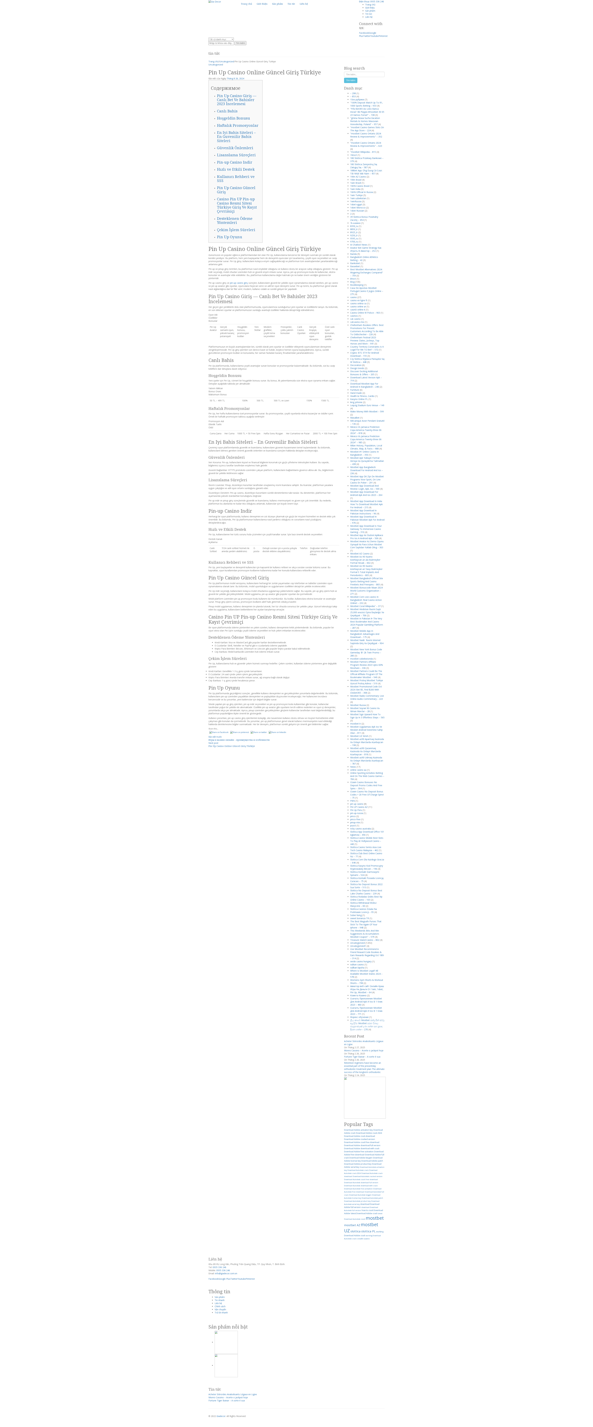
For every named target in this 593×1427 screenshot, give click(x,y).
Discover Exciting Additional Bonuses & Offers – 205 (364, 373)
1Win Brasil (355, 179)
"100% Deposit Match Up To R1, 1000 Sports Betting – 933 (366, 104)
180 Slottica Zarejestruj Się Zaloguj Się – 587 (363, 166)
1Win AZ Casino (358, 176)
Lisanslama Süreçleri (236, 154)
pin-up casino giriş (239, 282)
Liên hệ (368, 16)
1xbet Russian (357, 210)
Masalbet (355, 417)
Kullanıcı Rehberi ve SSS (236, 178)
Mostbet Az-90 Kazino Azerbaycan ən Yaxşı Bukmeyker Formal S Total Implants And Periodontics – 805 (366, 570)
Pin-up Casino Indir (234, 162)
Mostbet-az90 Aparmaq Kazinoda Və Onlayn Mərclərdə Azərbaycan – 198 (367, 742)
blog (352, 281)
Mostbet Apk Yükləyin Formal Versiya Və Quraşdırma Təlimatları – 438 (367, 461)
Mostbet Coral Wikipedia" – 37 (365, 606)
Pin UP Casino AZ (359, 806)
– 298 (353, 93)
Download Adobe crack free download (361, 1142)
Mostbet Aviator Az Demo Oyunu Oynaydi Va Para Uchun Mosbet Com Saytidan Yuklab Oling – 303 (367, 544)
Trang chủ (370, 4)
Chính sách (220, 1306)
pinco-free (355, 819)
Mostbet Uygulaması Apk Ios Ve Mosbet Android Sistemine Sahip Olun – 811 (366, 729)
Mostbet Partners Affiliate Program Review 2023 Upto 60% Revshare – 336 (366, 664)
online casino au (358, 769)
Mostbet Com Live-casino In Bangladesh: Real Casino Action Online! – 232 (366, 600)
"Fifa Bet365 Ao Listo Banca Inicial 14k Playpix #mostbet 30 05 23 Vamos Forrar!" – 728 (367, 111)
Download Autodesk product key (357, 1201)
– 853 (353, 96)
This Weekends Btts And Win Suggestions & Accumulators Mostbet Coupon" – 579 (364, 933)
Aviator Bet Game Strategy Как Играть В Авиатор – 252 (365, 249)
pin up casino (356, 803)
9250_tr (354, 235)
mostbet (375, 1218)
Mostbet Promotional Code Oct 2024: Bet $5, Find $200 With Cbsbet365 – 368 (366, 689)
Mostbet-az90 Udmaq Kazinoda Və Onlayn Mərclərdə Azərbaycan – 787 (366, 760)
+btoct (353, 155)
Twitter (366, 35)
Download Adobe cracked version (359, 1139)
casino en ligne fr (358, 300)
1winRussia (355, 201)
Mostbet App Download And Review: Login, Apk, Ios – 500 (364, 487)
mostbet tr (355, 723)
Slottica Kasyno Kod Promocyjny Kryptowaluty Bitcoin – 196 (366, 867)
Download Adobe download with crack (361, 1148)
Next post (213, 742)
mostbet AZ (352, 1225)
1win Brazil (355, 182)
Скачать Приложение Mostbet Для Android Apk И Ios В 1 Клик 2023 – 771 (366, 1010)
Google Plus (224, 1278)
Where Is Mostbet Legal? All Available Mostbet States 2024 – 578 (366, 973)
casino (353, 297)
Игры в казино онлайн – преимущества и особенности (239, 739)
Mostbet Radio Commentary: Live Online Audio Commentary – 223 (367, 697)
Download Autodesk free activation (358, 1189)
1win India (355, 189)
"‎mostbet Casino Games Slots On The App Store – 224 (367, 129)
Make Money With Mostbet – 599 (367, 411)
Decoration (356, 365)
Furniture (354, 389)
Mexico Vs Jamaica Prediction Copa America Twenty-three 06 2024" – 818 (365, 430)
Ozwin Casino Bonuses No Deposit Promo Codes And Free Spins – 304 (366, 785)
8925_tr (354, 232)
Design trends (357, 368)
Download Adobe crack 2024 (369, 1133)
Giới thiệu (370, 7)
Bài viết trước (215, 736)
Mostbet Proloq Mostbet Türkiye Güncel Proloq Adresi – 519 (366, 682)
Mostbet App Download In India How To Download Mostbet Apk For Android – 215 (366, 504)
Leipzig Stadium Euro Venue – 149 (367, 405)
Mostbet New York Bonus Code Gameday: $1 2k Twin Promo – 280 (366, 652)
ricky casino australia (360, 828)
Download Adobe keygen (360, 1157)
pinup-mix (355, 822)
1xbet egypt (356, 204)
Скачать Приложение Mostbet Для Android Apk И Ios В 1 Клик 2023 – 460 (366, 1001)
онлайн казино (363, 1239)
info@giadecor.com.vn (226, 1273)
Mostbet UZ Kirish (359, 736)
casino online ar (358, 306)
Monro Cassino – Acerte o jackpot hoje (363, 1050)
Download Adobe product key (357, 1164)
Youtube (374, 35)
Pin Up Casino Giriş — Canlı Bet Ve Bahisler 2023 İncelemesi (236, 99)
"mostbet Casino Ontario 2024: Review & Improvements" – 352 (366, 135)
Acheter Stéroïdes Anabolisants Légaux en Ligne (232, 1394)
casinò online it (357, 309)
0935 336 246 (219, 1267)
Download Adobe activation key (358, 1130)
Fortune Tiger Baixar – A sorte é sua (362, 1056)
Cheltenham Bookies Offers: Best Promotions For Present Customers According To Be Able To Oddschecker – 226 (367, 330)
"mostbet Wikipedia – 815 (363, 151)
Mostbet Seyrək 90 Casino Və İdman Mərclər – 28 (365, 710)
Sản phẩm (370, 10)
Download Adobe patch (372, 1161)
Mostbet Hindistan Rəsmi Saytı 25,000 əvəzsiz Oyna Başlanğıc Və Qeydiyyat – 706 (367, 612)
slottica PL (368, 1231)
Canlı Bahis (227, 110)
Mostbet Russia (358, 705)
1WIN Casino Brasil (359, 185)
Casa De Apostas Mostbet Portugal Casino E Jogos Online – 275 (366, 291)
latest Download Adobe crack (364, 1213)
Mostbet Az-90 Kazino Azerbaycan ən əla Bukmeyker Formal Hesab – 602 (365, 559)
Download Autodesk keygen (360, 1195)
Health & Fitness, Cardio (362, 396)
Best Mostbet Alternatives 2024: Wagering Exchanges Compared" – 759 (366, 272)
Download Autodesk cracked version (367, 1176)
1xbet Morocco (358, 207)
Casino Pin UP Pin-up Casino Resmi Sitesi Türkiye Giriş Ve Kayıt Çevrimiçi (237, 205)
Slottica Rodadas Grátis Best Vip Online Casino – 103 (366, 898)
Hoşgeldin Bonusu (233, 118)
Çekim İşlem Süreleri (236, 229)
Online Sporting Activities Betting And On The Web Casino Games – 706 (367, 776)
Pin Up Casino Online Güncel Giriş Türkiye (231, 746)
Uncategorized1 (358, 945)
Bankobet (355, 263)
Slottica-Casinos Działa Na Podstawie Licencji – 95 (363, 911)
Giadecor (221, 1416)
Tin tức (368, 13)
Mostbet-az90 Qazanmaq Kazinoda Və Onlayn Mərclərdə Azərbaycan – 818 (365, 751)
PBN (352, 800)
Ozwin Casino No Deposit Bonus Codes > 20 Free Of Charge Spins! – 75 (367, 794)
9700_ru (354, 241)
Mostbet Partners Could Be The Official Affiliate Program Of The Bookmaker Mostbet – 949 (366, 674)
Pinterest (383, 35)
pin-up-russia (356, 813)
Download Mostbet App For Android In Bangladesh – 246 (364, 385)
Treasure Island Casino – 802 (364, 939)
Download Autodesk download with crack (361, 1186)
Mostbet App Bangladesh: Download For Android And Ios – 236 (366, 470)
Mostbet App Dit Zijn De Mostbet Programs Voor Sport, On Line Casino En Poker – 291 (367, 479)
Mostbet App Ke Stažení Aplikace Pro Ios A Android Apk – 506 (366, 537)
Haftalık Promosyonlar (238, 125)
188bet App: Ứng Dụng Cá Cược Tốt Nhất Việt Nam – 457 (366, 172)
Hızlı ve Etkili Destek (236, 169)
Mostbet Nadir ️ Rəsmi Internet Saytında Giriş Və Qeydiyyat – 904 (366, 642)
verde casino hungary (361, 961)
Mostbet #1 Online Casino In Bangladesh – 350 (364, 453)
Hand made (356, 392)
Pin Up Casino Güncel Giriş (236, 189)
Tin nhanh (220, 1300)
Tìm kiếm (240, 43)
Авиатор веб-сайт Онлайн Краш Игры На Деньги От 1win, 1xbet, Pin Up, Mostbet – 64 (367, 989)
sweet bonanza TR (359, 918)
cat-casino (355, 318)
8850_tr (354, 229)
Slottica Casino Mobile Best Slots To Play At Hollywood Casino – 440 (366, 841)
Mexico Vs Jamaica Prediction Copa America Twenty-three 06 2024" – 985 (365, 439)
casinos (354, 315)
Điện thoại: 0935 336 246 (371, 1)
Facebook (364, 32)
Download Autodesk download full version (361, 1182)
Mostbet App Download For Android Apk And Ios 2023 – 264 (366, 493)
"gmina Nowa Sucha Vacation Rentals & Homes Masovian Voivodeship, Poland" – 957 (365, 121)
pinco (353, 816)
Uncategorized (226, 61)
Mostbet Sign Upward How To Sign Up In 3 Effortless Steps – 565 (367, 716)
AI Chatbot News (358, 244)
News (353, 766)
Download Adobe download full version (362, 1145)
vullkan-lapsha (357, 967)
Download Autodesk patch (372, 1198)
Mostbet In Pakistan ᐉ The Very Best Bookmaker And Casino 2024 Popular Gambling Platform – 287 (366, 623)
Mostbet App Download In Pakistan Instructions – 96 (363, 512)
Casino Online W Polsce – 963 (365, 312)
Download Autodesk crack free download (361, 1179)
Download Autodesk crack (358, 1170)
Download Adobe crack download (359, 1136)
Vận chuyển (220, 1309)
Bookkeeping (356, 284)
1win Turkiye (356, 195)
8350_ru (354, 226)
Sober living (356, 915)
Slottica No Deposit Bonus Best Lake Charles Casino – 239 (366, 892)
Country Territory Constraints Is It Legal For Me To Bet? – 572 (367, 348)
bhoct (353, 278)
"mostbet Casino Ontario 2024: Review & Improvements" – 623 (366, 144)
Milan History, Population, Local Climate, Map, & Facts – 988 (366, 447)
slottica (355, 1231)
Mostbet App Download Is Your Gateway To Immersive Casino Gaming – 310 (366, 529)
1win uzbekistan (358, 198)
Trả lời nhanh (221, 1312)
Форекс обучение (359, 1017)
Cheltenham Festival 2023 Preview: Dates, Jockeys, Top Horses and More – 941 (364, 340)
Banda (353, 253)
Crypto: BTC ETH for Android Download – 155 (364, 354)
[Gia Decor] (214, 1)
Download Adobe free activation (359, 1151)
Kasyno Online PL (359, 399)
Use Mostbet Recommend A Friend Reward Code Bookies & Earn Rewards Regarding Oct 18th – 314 (367, 954)
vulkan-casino (357, 964)
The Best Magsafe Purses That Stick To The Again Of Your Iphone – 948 (365, 924)
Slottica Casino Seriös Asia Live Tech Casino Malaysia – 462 (365, 849)
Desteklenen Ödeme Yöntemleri (234, 220)
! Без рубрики (357, 99)
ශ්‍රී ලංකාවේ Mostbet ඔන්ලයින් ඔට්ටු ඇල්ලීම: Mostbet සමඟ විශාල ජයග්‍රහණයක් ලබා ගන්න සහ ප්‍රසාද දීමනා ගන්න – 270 (367, 1025)
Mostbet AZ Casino (360, 553)
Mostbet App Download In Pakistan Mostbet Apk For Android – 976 (367, 519)
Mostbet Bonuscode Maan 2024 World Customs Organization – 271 (366, 590)
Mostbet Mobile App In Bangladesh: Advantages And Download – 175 (364, 634)
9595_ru (354, 238)
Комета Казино (358, 995)
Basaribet (355, 266)
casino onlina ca (358, 303)
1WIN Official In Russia (361, 192)
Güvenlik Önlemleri (235, 147)
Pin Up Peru (356, 810)
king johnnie (356, 402)
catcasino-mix (357, 321)
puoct (353, 825)
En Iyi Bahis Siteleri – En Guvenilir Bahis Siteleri (236, 136)
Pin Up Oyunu (229, 236)
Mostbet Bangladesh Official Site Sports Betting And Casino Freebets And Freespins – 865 (366, 581)
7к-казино (355, 223)
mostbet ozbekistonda (361, 658)
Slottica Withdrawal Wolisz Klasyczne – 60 (363, 904)
